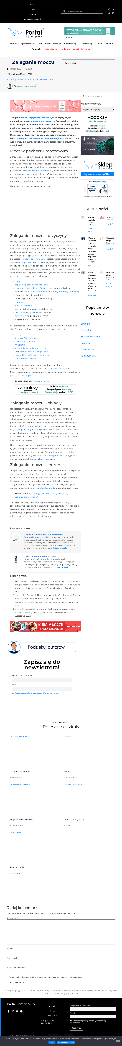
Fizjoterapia (25, 44)
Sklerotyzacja (112, 217)
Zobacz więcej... (60, 548)
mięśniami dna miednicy (36, 170)
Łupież (67, 771)
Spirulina (86, 323)
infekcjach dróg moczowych (29, 429)
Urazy (39, 44)
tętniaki (19, 309)
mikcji (46, 262)
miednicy (63, 291)
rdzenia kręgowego (38, 352)
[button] (112, 63)
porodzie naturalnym (20, 375)
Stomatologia (87, 44)
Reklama (33, 14)
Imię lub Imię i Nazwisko (80, 1006)
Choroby (13, 44)
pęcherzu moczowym (42, 117)
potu (74, 160)
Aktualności (97, 209)
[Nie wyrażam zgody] (118, 1041)
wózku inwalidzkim (60, 368)
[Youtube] (109, 13)
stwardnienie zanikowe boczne (30, 348)
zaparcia (19, 302)
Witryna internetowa (16, 968)
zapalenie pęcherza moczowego (31, 285)
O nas (33, 9)
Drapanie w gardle (74, 819)
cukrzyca (19, 334)
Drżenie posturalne (20, 771)
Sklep (99, 44)
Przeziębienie (17, 867)
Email (72, 1013)
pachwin (74, 291)
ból (59, 429)
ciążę (17, 281)
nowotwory (20, 316)
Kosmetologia (71, 44)
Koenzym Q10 (88, 355)
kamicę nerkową (23, 305)
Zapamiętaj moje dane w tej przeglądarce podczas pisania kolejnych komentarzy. (45, 977)
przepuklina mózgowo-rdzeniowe (32, 355)
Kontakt (33, 5)
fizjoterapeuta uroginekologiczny (46, 138)
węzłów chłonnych (38, 291)
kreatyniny (44, 459)
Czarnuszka (87, 349)
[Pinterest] (113, 13)
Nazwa (10, 948)
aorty (48, 309)
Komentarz (12, 918)
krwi (56, 459)
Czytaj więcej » (111, 224)
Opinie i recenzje (53, 44)
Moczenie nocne (41, 381)
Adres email (13, 958)
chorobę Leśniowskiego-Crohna (31, 288)
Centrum (109, 44)
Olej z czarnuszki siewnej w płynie (40, 556)
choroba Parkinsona (25, 341)
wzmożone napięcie (34, 259)
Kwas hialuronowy (91, 336)
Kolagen (85, 343)
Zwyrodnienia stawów (21, 819)
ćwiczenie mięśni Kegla (22, 262)
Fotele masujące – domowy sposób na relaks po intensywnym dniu (94, 280)
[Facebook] (109, 9)
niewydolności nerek (58, 455)
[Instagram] (113, 9)
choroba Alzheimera (25, 338)
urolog (20, 138)
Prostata (14, 248)
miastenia (20, 345)
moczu (24, 117)
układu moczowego (41, 121)
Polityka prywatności (66, 1042)
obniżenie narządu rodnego (29, 312)
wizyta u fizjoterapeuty (43, 488)
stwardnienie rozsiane (26, 358)
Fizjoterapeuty (21, 1004)
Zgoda (51, 1042)
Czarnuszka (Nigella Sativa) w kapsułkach (43, 534)
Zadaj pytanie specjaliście (32, 19)
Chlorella (86, 330)
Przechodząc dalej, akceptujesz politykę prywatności (37, 693)
